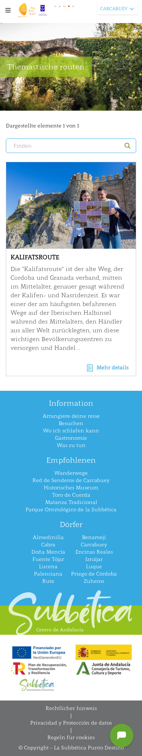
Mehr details (112, 367)
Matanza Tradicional (71, 502)
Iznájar (94, 559)
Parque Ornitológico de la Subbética (71, 510)
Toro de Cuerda (71, 495)
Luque (94, 567)
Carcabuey (94, 545)
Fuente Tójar (48, 559)
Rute (48, 581)
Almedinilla (48, 537)
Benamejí (94, 537)
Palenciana (48, 574)
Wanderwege (71, 473)
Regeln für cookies (71, 737)
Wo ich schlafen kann (71, 431)
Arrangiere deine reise (71, 416)
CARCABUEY (113, 8)
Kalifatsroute (35, 257)
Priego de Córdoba (94, 574)
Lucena (48, 567)
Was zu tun (71, 445)
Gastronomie (71, 438)
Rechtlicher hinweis (71, 708)
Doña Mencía (48, 552)
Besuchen (71, 423)
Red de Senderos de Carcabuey (71, 480)
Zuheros (94, 581)
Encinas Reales (94, 552)
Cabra (48, 545)
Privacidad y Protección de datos (71, 723)
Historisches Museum (71, 488)
